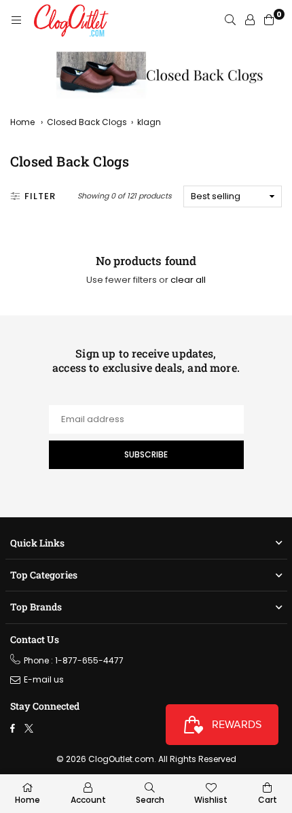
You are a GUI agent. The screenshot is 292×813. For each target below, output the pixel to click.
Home (22, 122)
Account (88, 800)
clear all (188, 279)
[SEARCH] (230, 20)
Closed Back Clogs (87, 122)
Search (150, 800)
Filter (40, 196)
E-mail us (44, 679)
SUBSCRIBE (146, 454)
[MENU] (16, 20)
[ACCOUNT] (249, 20)
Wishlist (210, 800)
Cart (267, 800)
